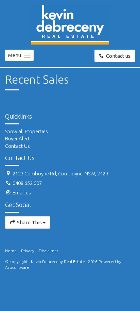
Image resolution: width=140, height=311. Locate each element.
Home (11, 250)
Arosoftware (17, 267)
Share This (29, 222)
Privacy (27, 250)
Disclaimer (48, 250)
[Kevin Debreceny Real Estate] (70, 24)
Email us (22, 192)
